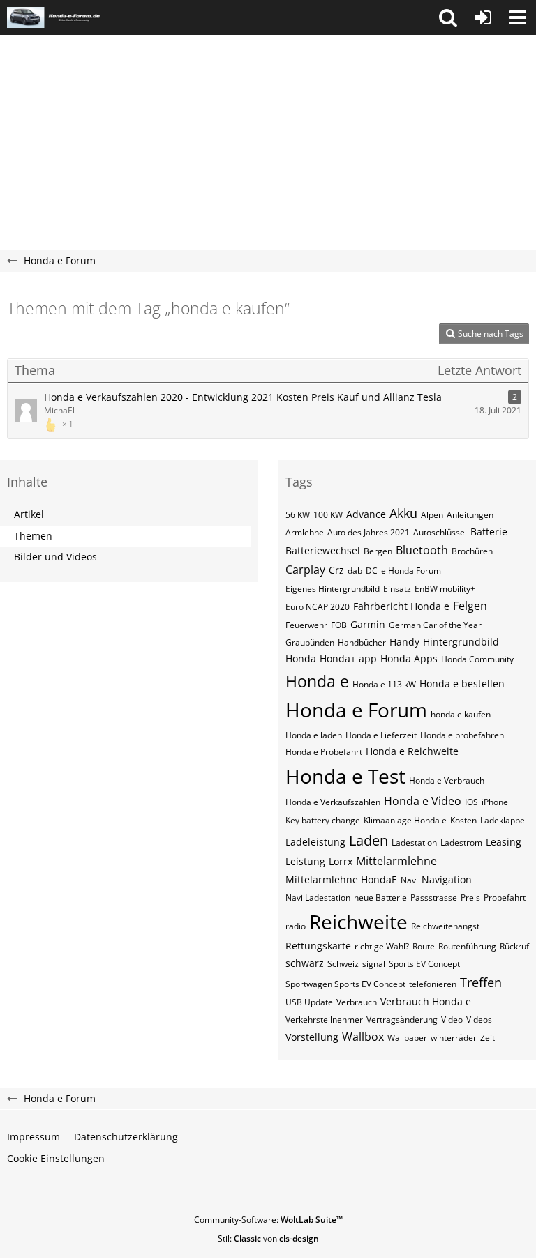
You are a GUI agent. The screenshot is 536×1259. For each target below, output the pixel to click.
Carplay (305, 569)
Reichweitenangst (445, 926)
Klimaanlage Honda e (405, 820)
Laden (368, 840)
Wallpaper (407, 1038)
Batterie (488, 531)
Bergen (378, 551)
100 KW (328, 515)
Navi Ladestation (317, 897)
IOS (471, 802)
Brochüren (472, 551)
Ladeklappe (502, 820)
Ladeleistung (315, 841)
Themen (33, 535)
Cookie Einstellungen (56, 1158)
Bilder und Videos (55, 556)
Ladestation (414, 842)
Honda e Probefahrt (323, 752)
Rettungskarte (318, 945)
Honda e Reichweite (412, 751)
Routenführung (467, 946)
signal (373, 964)
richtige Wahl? (382, 946)
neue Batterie (380, 897)
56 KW (297, 515)
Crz (336, 570)
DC (372, 571)
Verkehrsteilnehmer (324, 1019)
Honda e (317, 681)
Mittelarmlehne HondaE (341, 879)
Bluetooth (422, 550)
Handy (404, 641)
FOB (339, 625)
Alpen (432, 515)
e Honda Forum (411, 571)
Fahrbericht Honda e (401, 606)
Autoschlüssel (440, 532)
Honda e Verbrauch (446, 780)
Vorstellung (311, 1037)
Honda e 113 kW (384, 684)
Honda (300, 658)
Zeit (487, 1038)
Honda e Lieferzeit (381, 735)
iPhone (495, 802)
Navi (409, 880)
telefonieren (432, 984)
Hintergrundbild (461, 641)
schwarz (304, 963)
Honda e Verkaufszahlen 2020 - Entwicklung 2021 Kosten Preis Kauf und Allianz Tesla (243, 397)
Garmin (367, 624)
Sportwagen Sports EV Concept (345, 984)
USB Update (309, 1002)
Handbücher (362, 642)
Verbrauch (356, 1002)
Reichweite (358, 921)
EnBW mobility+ (445, 589)
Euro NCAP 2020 (317, 607)
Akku (403, 513)
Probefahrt (505, 897)
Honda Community (477, 659)
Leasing (503, 841)
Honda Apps (409, 658)
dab (355, 571)
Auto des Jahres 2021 (368, 532)
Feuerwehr (306, 625)
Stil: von (268, 1238)
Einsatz (397, 589)
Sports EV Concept (424, 964)
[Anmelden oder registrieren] (483, 17)
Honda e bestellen (462, 683)
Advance (366, 514)
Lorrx (340, 861)
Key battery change (322, 820)
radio (295, 926)
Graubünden (309, 642)
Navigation (447, 879)
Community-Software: (268, 1220)
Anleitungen (470, 515)
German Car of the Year (435, 625)
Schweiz (343, 964)
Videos (479, 1019)
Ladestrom (461, 842)
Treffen (481, 982)
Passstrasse (433, 897)
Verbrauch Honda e (425, 1001)
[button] (448, 17)
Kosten (463, 820)
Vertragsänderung (402, 1019)
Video (452, 1019)
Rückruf (514, 946)
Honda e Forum (356, 709)
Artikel (29, 514)
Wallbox (363, 1036)
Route (423, 946)
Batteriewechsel (322, 550)
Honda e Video (422, 801)
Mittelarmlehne (396, 861)
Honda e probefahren (462, 735)
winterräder (454, 1038)
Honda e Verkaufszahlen (332, 802)
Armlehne (304, 532)
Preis (470, 897)
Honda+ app (348, 658)
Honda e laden (313, 735)
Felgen (470, 605)
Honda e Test (345, 776)
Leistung (305, 861)
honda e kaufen (461, 714)
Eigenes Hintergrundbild (332, 589)
